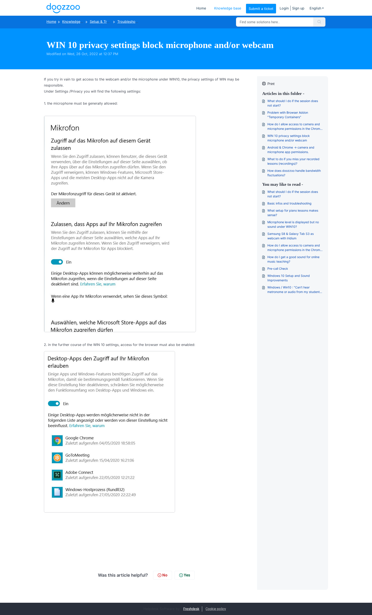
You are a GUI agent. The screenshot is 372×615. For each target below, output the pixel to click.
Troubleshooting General (137, 21)
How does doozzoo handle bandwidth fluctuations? (294, 173)
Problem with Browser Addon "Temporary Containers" (287, 115)
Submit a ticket (261, 8)
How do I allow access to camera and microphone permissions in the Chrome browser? (294, 126)
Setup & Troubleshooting (110, 21)
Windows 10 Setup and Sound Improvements (288, 278)
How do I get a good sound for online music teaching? (293, 259)
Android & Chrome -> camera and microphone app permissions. (290, 150)
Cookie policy (216, 609)
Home (201, 8)
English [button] (315, 8)
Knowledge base (227, 8)
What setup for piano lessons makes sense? (292, 213)
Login (284, 8)
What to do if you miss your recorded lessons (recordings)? (293, 161)
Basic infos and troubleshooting (289, 203)
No (164, 575)
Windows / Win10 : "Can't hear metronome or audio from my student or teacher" (293, 289)
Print (270, 84)
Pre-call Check (277, 268)
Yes (187, 575)
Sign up (298, 8)
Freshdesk (191, 609)
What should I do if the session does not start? (292, 103)
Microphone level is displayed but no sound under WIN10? (293, 224)
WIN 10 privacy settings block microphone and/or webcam (288, 138)
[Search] (319, 22)
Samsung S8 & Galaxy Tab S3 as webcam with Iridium (290, 236)
